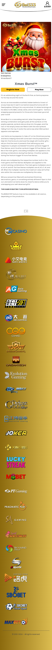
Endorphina (6, 76)
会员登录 (47, 6)
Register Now (13, 89)
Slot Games (6, 73)
